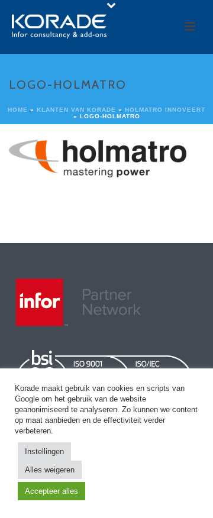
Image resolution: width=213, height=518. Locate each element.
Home (18, 109)
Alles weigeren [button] (50, 469)
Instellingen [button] (44, 451)
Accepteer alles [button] (51, 491)
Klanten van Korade (76, 109)
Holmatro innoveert (165, 109)
